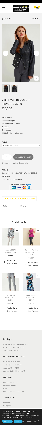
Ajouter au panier (23, 157)
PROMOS (15, 173)
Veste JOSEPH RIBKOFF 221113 (10, 251)
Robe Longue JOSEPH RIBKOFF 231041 (31, 297)
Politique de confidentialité (13, 391)
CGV (5, 388)
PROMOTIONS (24, 173)
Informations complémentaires (19, 198)
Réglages (29, 421)
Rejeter (18, 421)
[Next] (36, 53)
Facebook (7, 403)
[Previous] (5, 53)
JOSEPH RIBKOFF (16, 179)
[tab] (21, 198)
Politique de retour (10, 382)
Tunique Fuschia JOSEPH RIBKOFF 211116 (31, 252)
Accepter (7, 421)
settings (30, 417)
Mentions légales (9, 385)
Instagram (7, 406)
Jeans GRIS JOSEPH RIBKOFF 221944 (10, 297)
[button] (15, 163)
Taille (4, 142)
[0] (33, 8)
